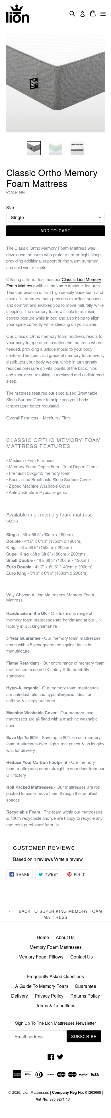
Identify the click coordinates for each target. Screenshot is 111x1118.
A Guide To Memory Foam (41, 986)
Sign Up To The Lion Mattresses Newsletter (55, 1023)
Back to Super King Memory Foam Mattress (59, 914)
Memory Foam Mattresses (56, 947)
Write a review (68, 859)
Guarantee (85, 986)
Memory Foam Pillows (40, 956)
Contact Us (81, 956)
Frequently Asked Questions (55, 976)
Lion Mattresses (35, 1092)
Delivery (19, 995)
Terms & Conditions (55, 1005)
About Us (65, 937)
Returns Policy (85, 995)
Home (43, 937)
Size (10, 207)
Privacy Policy (49, 995)
